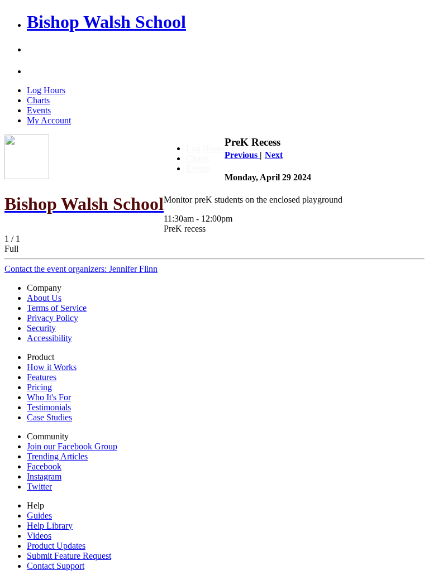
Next (274, 155)
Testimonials (49, 407)
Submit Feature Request (69, 555)
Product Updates (56, 545)
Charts (38, 100)
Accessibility (49, 338)
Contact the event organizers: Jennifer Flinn (81, 269)
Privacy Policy (52, 318)
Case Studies (49, 417)
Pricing (39, 387)
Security (41, 328)
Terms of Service (57, 308)
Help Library (50, 525)
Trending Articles (57, 456)
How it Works (52, 367)
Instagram (44, 476)
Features (41, 377)
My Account (49, 120)
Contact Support (55, 566)
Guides (39, 515)
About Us (44, 298)
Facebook (44, 466)
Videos (39, 535)
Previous (242, 155)
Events (39, 110)
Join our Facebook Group (72, 446)
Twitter (39, 486)
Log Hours (46, 90)
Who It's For (49, 397)
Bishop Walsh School (106, 22)
